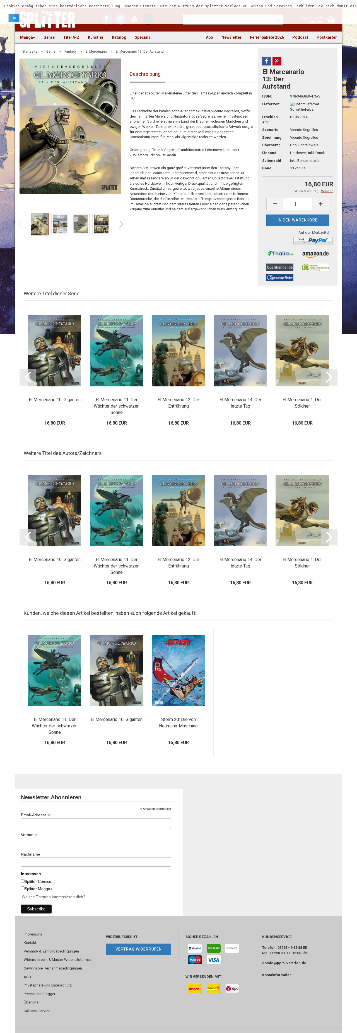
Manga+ (27, 37)
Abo (209, 37)
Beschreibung (145, 74)
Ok (13, 18)
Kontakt (30, 943)
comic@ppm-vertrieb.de (284, 963)
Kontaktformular (276, 975)
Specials (143, 37)
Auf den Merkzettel (313, 232)
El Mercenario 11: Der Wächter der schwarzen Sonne (116, 406)
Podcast (300, 37)
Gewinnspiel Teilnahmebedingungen (53, 968)
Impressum (33, 934)
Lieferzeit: (271, 104)
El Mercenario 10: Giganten (55, 399)
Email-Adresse (35, 815)
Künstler (95, 37)
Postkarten (327, 37)
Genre (49, 37)
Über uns (31, 1002)
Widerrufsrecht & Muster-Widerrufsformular (59, 960)
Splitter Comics (38, 881)
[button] (266, 61)
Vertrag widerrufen (138, 949)
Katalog (119, 37)
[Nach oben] (341, 1024)
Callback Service (37, 1011)
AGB (27, 977)
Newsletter (231, 37)
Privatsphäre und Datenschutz (48, 985)
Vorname (29, 834)
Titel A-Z (71, 37)
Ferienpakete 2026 (267, 37)
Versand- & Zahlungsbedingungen (51, 951)
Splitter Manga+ (38, 888)
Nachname (30, 854)
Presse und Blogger (39, 994)
